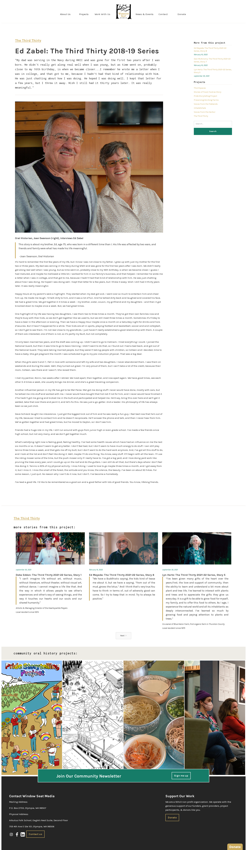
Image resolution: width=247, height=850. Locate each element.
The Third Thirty (201, 116)
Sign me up (181, 775)
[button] (65, 14)
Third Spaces (200, 88)
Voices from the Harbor (204, 112)
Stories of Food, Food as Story (207, 92)
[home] (123, 11)
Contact (163, 14)
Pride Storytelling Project (205, 96)
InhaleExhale (200, 108)
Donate (182, 14)
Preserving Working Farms (206, 100)
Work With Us (102, 14)
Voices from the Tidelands (206, 104)
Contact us (35, 834)
